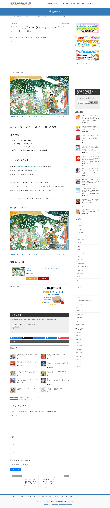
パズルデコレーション (83, 266)
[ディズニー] (63, 481)
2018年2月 (78, 339)
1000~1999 (65, 23)
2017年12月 (79, 346)
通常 (39, 397)
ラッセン (80, 290)
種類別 (78, 246)
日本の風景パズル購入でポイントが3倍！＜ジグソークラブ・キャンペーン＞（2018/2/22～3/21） (90, 181)
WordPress (46, 504)
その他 (80, 304)
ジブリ (80, 283)
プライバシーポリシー (66, 496)
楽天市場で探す (43, 278)
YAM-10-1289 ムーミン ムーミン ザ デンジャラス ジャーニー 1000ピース (37, 116)
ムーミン (30, 399)
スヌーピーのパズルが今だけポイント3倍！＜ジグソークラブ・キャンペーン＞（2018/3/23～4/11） (90, 128)
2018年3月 (78, 335)
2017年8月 (78, 359)
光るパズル (81, 259)
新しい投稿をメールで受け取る (21, 464)
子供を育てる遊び (80, 324)
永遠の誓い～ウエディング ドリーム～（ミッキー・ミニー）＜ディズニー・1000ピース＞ (58, 380)
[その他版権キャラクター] (16, 481)
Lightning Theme (54, 504)
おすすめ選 (80, 273)
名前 (12, 437)
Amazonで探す (32, 278)
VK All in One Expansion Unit (65, 504)
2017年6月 (78, 366)
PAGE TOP (106, 491)
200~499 (80, 232)
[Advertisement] (39, 53)
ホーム (13, 496)
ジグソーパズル (80, 222)
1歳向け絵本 (80, 314)
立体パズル (81, 270)
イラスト (80, 293)
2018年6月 (78, 332)
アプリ (77, 321)
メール (13, 444)
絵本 (77, 307)
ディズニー (81, 287)
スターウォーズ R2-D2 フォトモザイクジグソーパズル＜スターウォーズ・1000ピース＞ (58, 363)
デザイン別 (80, 280)
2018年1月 (78, 342)
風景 (79, 297)
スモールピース (82, 253)
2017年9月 (78, 356)
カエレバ (33, 273)
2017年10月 (79, 352)
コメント (13, 415)
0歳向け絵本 (80, 310)
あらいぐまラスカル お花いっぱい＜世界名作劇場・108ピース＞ (30, 481)
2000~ (79, 242)
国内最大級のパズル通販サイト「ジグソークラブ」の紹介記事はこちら (32, 319)
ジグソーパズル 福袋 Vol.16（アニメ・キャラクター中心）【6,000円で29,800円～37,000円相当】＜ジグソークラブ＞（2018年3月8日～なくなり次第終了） (90, 160)
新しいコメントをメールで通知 (21, 460)
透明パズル (81, 249)
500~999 (80, 236)
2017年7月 (78, 363)
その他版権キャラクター (31, 397)
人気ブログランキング (17, 329)
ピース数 (79, 225)
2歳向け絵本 (80, 317)
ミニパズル (81, 263)
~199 (79, 229)
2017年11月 (79, 349)
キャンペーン (80, 276)
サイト (12, 452)
